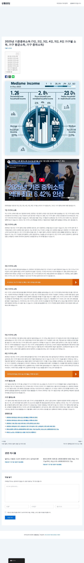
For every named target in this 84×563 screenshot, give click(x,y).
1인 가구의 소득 (14, 56)
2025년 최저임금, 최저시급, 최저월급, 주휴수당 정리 (22, 417)
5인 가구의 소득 (14, 64)
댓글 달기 (7, 462)
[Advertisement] (27, 24)
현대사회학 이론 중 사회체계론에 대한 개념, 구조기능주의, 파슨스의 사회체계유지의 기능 (33, 429)
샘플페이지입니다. (75, 3)
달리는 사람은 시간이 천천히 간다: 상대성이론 (22, 459)
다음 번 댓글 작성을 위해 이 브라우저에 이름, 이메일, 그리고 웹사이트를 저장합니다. (29, 512)
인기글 (12, 462)
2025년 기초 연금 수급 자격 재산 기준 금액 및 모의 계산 (23, 423)
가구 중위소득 (13, 70)
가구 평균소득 (13, 68)
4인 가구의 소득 (14, 62)
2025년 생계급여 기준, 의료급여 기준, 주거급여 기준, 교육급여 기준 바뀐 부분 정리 (31, 426)
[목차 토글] (16, 53)
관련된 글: (9, 72)
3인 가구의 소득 (14, 60)
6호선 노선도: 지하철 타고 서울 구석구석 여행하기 (21, 432)
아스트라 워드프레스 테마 (52, 535)
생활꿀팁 (6, 3)
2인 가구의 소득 (14, 58)
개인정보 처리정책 (62, 3)
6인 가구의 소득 (14, 66)
